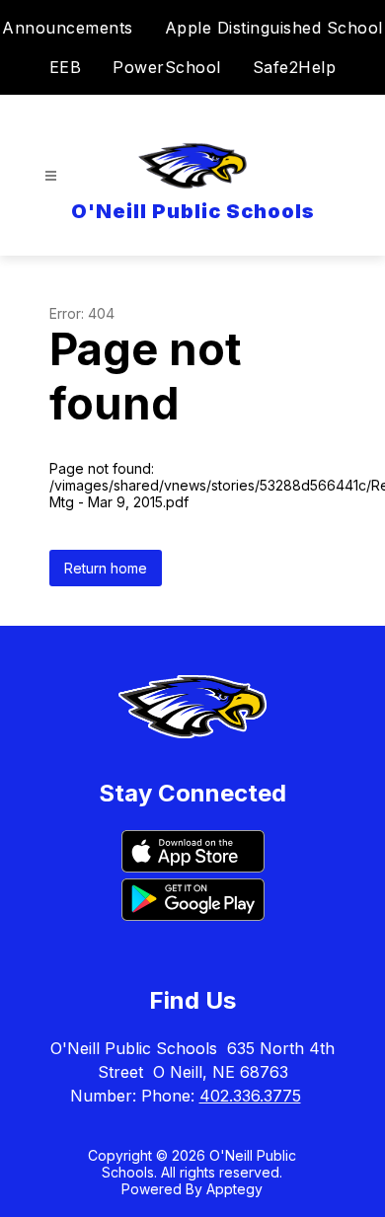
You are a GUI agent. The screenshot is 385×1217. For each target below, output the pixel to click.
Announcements (67, 28)
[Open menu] (50, 176)
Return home (105, 568)
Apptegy (234, 1188)
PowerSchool (167, 67)
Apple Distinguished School (274, 28)
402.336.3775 (250, 1095)
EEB (65, 67)
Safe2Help (295, 67)
